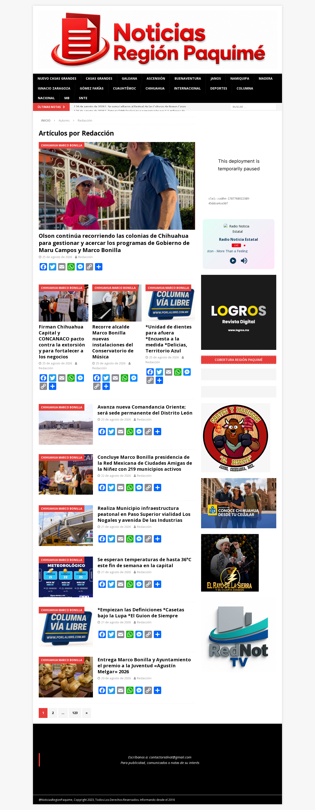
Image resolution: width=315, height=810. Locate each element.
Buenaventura (188, 78)
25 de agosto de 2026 (57, 257)
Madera (266, 78)
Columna (245, 88)
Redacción (85, 257)
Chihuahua (155, 88)
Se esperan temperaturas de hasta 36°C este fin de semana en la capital (144, 562)
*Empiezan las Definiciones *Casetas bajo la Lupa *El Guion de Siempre (141, 613)
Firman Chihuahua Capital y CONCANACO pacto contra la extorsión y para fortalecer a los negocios (62, 342)
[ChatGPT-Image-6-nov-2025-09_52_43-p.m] (238, 525)
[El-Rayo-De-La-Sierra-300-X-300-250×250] (230, 588)
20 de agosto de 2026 (116, 678)
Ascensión (156, 78)
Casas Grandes (99, 78)
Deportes (218, 88)
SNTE (83, 98)
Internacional (187, 88)
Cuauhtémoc (124, 88)
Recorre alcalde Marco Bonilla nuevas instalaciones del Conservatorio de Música (113, 342)
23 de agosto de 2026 (116, 419)
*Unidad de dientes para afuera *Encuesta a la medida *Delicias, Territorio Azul (169, 339)
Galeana (129, 78)
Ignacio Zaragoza (54, 88)
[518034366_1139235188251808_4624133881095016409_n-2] (238, 669)
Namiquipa (239, 78)
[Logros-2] (238, 347)
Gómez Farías (92, 88)
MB (66, 98)
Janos (216, 78)
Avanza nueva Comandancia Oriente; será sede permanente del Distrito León (145, 410)
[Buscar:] (253, 107)
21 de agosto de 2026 (116, 527)
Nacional (46, 98)
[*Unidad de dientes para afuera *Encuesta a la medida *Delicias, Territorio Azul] (170, 303)
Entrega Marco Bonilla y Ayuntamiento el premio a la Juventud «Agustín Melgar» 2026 (144, 665)
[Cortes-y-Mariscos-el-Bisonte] (235, 469)
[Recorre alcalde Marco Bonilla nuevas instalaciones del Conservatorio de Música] (117, 303)
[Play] (233, 260)
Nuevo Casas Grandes (57, 78)
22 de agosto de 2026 (116, 475)
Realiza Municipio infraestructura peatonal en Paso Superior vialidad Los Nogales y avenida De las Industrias (144, 514)
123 (75, 713)
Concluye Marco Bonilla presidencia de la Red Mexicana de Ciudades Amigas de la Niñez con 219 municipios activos (145, 463)
